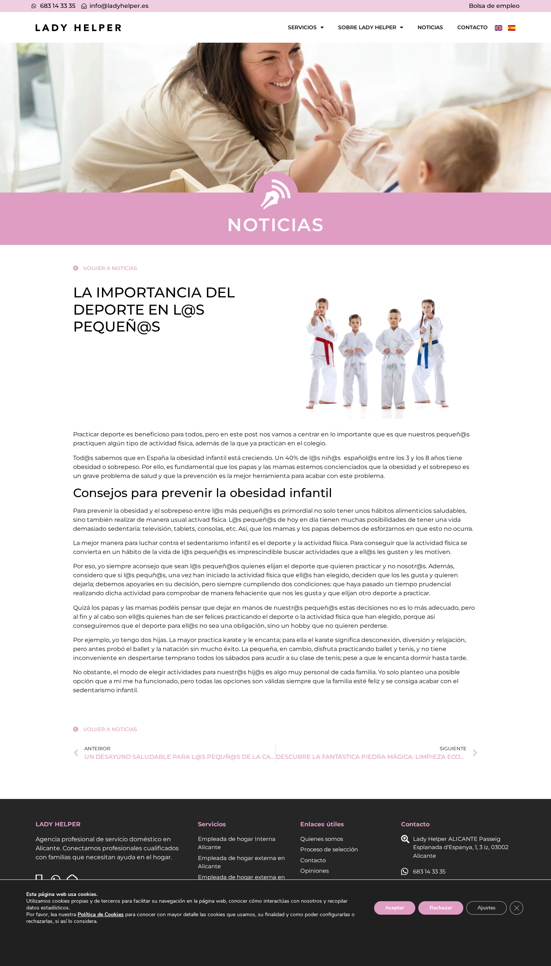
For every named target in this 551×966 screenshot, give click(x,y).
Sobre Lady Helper (367, 27)
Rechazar (441, 907)
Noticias (430, 27)
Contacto (472, 27)
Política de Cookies (101, 914)
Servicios (302, 27)
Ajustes (487, 907)
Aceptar (394, 907)
